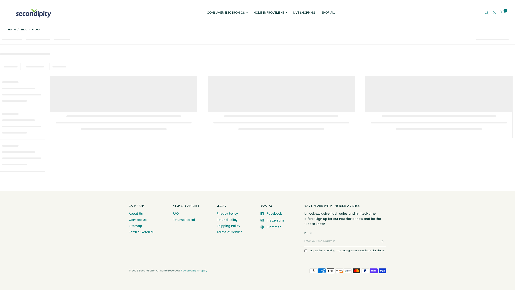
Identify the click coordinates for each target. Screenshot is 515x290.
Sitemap (135, 226)
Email (308, 233)
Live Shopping (304, 12)
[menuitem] (227, 12)
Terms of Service (229, 232)
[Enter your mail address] (382, 241)
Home (12, 29)
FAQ (176, 213)
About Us (136, 213)
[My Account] (494, 12)
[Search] (486, 12)
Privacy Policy (227, 213)
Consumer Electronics (226, 12)
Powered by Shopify (194, 270)
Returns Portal (184, 220)
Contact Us (138, 220)
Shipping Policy (228, 226)
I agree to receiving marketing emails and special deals (347, 250)
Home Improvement (269, 12)
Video (36, 29)
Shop (24, 29)
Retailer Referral (141, 232)
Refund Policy (227, 220)
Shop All (328, 12)
